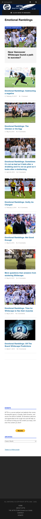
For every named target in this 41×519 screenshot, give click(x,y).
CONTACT (20, 513)
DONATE (20, 515)
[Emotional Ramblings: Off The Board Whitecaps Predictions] (20, 330)
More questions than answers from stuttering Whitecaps (20, 274)
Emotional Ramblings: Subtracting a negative (20, 92)
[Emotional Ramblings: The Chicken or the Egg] (20, 113)
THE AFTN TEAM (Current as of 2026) (20, 510)
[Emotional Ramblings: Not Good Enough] (20, 224)
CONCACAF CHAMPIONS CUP (13, 27)
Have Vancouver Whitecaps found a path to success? (20, 54)
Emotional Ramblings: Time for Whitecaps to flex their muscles (19, 309)
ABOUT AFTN (20, 508)
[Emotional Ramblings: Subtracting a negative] (20, 77)
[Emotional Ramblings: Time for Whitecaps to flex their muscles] (20, 295)
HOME (21, 506)
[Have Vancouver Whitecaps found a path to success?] (20, 36)
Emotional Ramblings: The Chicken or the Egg (17, 127)
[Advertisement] (20, 385)
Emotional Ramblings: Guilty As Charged (19, 203)
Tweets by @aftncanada (12, 450)
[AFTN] (20, 7)
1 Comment (24, 96)
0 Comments (22, 131)
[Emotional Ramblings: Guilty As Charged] (20, 188)
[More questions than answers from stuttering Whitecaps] (20, 259)
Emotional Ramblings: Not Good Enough (19, 238)
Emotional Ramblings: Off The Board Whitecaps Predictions (18, 344)
